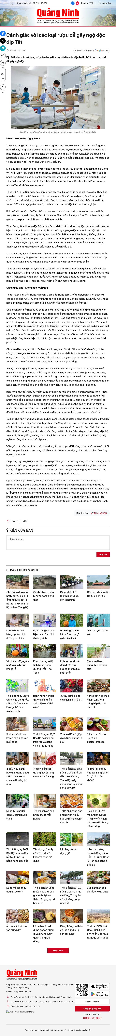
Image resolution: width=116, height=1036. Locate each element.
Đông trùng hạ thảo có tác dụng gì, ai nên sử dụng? (71, 930)
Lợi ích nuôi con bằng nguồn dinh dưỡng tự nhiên (15, 634)
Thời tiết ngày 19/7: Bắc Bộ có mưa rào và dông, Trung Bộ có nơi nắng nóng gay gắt (71, 895)
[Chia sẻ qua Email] (3, 48)
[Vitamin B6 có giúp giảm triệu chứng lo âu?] (71, 724)
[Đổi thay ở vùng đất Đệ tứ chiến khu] (98, 582)
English (84, 3)
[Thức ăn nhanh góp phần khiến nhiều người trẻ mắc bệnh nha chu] (71, 801)
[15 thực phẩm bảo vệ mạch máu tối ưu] (71, 685)
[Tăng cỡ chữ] (3, 70)
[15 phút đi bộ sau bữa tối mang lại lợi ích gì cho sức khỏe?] (98, 758)
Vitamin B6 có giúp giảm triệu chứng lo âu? (71, 738)
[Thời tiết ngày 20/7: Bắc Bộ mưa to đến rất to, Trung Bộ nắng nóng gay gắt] (17, 839)
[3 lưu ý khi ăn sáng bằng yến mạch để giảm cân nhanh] (17, 1027)
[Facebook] (73, 3)
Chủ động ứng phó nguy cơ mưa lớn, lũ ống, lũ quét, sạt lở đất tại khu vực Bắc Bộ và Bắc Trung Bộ (17, 600)
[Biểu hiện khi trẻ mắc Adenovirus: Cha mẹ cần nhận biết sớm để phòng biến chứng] (98, 801)
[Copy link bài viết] (3, 55)
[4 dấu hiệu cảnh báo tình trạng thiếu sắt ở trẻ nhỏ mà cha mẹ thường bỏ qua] (17, 758)
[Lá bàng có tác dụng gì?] (71, 839)
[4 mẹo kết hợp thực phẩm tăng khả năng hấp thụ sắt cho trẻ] (98, 685)
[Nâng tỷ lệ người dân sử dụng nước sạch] (17, 801)
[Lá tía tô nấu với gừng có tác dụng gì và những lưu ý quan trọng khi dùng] (44, 916)
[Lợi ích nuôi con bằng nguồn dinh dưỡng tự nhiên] (17, 620)
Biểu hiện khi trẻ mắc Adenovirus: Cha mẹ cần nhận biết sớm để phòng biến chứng (97, 818)
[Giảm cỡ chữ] (3, 78)
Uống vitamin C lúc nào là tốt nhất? (43, 1001)
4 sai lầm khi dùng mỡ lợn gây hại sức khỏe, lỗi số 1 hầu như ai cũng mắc (97, 1005)
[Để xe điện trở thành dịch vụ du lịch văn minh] (71, 582)
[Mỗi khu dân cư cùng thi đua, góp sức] (98, 651)
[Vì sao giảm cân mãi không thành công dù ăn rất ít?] (44, 954)
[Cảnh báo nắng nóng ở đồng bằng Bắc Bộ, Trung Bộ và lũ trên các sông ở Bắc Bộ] (98, 839)
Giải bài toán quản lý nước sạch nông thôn (43, 596)
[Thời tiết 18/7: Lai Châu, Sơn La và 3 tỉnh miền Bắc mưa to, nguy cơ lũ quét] (98, 916)
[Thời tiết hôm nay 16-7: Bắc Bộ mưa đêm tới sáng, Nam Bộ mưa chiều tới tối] (44, 1027)
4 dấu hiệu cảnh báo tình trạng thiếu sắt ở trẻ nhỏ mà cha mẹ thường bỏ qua (17, 776)
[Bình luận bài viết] (3, 87)
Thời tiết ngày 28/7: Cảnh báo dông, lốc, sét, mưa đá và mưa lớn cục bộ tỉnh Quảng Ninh (17, 703)
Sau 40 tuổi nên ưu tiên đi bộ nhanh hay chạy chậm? (17, 968)
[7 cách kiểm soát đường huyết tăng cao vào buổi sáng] (44, 758)
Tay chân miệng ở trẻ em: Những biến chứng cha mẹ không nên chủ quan (70, 1007)
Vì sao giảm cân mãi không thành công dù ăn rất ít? (44, 968)
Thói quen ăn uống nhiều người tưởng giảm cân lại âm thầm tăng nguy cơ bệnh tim (44, 895)
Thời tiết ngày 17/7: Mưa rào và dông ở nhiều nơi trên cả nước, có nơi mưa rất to (17, 1007)
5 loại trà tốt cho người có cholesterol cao (96, 738)
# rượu (15, 521)
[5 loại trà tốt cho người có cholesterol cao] (98, 724)
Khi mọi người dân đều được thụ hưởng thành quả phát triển (70, 667)
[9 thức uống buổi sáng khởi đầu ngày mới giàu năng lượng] (71, 1027)
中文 (91, 3)
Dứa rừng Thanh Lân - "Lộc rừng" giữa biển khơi (69, 634)
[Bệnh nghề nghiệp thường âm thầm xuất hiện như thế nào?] (44, 685)
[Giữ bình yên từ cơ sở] (98, 620)
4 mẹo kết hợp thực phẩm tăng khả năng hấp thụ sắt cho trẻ (98, 701)
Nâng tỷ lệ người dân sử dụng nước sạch (16, 814)
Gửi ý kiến (103, 554)
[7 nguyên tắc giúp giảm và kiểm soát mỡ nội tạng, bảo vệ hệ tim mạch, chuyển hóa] (98, 1027)
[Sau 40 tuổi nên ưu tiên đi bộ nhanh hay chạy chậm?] (17, 954)
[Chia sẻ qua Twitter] (3, 41)
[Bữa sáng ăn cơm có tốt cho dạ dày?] (98, 877)
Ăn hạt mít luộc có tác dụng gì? (16, 928)
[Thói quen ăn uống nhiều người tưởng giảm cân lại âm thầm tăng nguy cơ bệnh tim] (44, 877)
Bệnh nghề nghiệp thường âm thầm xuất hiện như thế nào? (43, 701)
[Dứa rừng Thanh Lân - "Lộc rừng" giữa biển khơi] (71, 620)
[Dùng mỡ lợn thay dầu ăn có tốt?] (17, 877)
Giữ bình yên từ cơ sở (97, 632)
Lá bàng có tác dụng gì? (68, 851)
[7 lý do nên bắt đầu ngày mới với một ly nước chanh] (98, 954)
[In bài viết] (3, 63)
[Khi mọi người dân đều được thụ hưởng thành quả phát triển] (71, 651)
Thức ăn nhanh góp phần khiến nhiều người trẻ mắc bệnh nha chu (71, 816)
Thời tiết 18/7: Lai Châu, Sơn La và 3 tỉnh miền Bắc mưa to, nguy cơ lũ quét (97, 932)
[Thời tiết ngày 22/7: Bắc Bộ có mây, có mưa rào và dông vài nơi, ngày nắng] (44, 724)
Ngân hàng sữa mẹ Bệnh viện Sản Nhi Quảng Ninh (43, 634)
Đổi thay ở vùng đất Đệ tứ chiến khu (98, 594)
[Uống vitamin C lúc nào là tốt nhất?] (44, 989)
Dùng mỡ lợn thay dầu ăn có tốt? (16, 889)
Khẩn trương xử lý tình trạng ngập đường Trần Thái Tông (43, 667)
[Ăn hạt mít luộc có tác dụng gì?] (17, 916)
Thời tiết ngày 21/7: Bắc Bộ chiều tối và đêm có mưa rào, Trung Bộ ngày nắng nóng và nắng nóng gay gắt (71, 778)
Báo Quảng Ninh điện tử (58, 16)
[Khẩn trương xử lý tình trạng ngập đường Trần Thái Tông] (44, 651)
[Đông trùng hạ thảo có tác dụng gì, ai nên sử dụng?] (71, 916)
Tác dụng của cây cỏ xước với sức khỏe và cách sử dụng (43, 855)
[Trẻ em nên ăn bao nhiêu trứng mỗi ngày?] (44, 801)
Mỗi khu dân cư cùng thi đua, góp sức (97, 665)
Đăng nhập (106, 3)
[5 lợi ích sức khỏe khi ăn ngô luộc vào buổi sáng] (17, 724)
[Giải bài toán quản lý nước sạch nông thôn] (44, 582)
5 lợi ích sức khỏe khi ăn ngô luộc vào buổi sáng (17, 738)
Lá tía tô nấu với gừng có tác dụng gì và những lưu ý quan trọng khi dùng (43, 934)
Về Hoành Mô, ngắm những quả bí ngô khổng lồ (17, 665)
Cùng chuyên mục (22, 569)
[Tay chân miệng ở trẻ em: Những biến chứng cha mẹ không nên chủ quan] (71, 989)
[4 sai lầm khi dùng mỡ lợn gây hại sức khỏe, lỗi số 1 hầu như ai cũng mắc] (98, 989)
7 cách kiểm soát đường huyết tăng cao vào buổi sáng (43, 772)
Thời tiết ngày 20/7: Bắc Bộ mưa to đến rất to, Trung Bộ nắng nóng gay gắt (17, 855)
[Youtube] (77, 3)
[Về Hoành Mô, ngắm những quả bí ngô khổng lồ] (17, 651)
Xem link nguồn (99, 513)
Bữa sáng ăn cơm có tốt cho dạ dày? (97, 889)
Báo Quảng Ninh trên (84, 50)
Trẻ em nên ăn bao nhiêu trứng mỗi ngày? (43, 814)
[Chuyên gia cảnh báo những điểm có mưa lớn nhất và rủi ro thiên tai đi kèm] (71, 954)
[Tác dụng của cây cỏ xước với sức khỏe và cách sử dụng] (44, 839)
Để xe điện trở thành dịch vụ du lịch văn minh (69, 596)
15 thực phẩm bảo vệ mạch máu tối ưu (71, 697)
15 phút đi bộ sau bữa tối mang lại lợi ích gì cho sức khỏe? (97, 774)
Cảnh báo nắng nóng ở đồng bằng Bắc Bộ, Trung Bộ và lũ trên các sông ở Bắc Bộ (98, 857)
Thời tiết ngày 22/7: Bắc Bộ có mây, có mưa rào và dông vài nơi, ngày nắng (44, 740)
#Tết (25, 521)
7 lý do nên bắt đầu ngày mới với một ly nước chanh (98, 968)
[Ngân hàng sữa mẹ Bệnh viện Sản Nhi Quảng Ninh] (44, 620)
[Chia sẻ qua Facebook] (3, 33)
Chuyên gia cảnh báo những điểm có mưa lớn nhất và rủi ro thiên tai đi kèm (71, 970)
